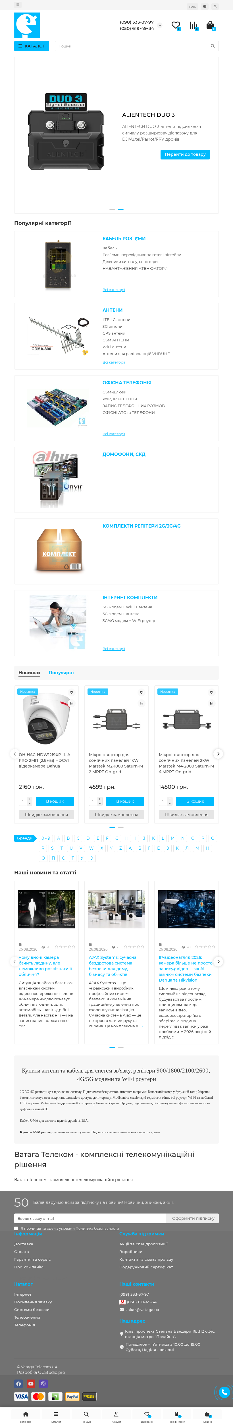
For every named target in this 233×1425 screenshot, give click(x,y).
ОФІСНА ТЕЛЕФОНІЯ (127, 382)
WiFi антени (114, 347)
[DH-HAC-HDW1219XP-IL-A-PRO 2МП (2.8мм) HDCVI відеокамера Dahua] (46, 719)
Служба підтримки (141, 1234)
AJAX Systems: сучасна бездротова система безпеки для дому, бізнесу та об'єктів (112, 966)
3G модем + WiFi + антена (127, 607)
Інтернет (23, 1294)
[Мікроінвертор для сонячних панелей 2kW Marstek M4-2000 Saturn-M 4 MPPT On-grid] (186, 719)
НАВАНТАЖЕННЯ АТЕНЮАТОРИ (135, 268)
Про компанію (28, 1267)
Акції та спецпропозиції (143, 1244)
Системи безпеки (31, 1309)
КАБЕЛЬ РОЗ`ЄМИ (124, 238)
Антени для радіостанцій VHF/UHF (136, 353)
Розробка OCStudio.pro (41, 1372)
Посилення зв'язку (33, 1302)
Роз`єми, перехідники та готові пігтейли (142, 254)
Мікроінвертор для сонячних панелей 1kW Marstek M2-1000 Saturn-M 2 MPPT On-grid (116, 763)
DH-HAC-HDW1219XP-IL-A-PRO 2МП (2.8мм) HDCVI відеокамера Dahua (45, 760)
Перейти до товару (185, 154)
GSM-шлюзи (114, 392)
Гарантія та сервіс (32, 1259)
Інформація (28, 1234)
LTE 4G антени (116, 319)
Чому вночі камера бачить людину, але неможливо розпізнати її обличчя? (45, 966)
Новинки (29, 672)
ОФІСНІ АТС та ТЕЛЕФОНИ (129, 412)
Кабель (109, 248)
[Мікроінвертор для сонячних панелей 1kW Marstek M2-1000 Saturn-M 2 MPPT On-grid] (116, 719)
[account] (215, 6)
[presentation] (19, 135)
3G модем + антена (121, 613)
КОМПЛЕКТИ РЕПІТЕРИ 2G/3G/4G (142, 526)
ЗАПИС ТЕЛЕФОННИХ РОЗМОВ (134, 405)
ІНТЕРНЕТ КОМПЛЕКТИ (130, 597)
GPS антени (114, 333)
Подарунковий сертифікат (146, 1267)
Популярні (61, 672)
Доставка (23, 1244)
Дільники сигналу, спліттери (130, 261)
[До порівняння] (72, 703)
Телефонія (24, 1325)
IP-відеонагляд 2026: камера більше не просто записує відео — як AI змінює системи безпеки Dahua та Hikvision (186, 969)
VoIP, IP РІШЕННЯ (120, 399)
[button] (112, 209)
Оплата (21, 1251)
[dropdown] (18, 5)
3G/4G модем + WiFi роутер (129, 620)
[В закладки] (72, 692)
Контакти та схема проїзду (146, 1259)
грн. (192, 7)
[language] (205, 6)
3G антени (112, 326)
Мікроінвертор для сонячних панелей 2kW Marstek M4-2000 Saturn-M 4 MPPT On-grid (186, 763)
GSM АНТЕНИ (116, 340)
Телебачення (27, 1317)
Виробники (130, 1251)
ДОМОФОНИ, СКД (124, 454)
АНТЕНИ (113, 310)
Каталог (23, 1284)
